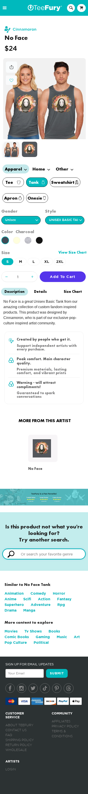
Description (15, 291)
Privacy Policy (65, 726)
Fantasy (64, 599)
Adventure (41, 604)
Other (62, 169)
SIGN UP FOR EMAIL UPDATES (29, 664)
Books (54, 631)
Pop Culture (16, 642)
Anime (10, 599)
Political (41, 642)
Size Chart (73, 291)
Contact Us (16, 730)
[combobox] (44, 554)
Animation (14, 593)
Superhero (14, 604)
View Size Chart (72, 252)
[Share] (11, 71)
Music (62, 637)
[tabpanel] (44, 98)
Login (10, 769)
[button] (11, 79)
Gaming (43, 637)
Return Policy (18, 745)
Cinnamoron (25, 29)
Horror (59, 593)
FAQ (8, 735)
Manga (29, 610)
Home (39, 169)
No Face (35, 468)
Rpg (61, 604)
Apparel (14, 169)
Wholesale (16, 750)
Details (40, 291)
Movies (11, 631)
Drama (10, 610)
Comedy (38, 593)
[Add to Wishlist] (11, 80)
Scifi (27, 599)
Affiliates (61, 721)
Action (44, 599)
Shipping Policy (19, 740)
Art (77, 637)
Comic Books (17, 637)
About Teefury (19, 725)
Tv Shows (33, 631)
